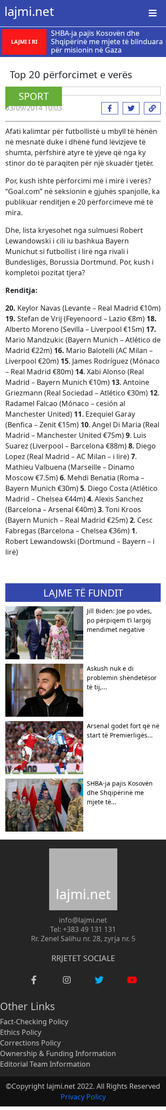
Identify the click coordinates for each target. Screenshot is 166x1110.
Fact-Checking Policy (34, 1021)
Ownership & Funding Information (58, 1053)
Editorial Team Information (45, 1064)
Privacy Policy (83, 1097)
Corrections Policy (30, 1043)
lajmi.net (29, 11)
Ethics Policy (20, 1032)
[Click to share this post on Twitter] (128, 108)
